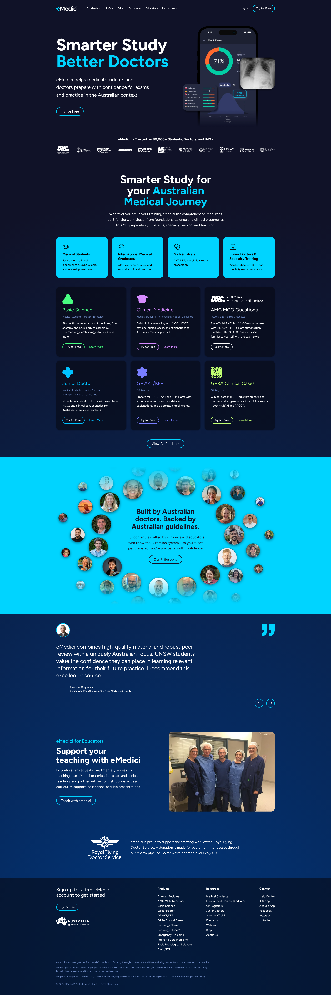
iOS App (264, 901)
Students (92, 8)
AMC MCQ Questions (171, 901)
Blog (209, 930)
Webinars (211, 925)
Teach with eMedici (76, 801)
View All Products (165, 444)
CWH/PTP (164, 949)
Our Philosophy (166, 559)
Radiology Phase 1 (169, 925)
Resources (168, 8)
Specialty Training (217, 915)
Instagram (265, 915)
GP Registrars (214, 906)
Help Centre (267, 896)
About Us (212, 935)
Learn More (96, 346)
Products (163, 888)
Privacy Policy (91, 984)
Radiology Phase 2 (169, 930)
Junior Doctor (166, 910)
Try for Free (263, 8)
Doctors (133, 8)
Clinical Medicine (168, 896)
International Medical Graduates (225, 901)
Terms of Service (108, 984)
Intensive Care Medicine (173, 939)
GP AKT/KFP (165, 915)
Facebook (265, 910)
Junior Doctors (215, 910)
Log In (244, 8)
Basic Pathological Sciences (175, 944)
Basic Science (166, 906)
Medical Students (217, 896)
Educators (152, 8)
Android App (267, 906)
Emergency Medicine (171, 935)
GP (119, 8)
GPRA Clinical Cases (170, 920)
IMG (108, 8)
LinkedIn (264, 920)
